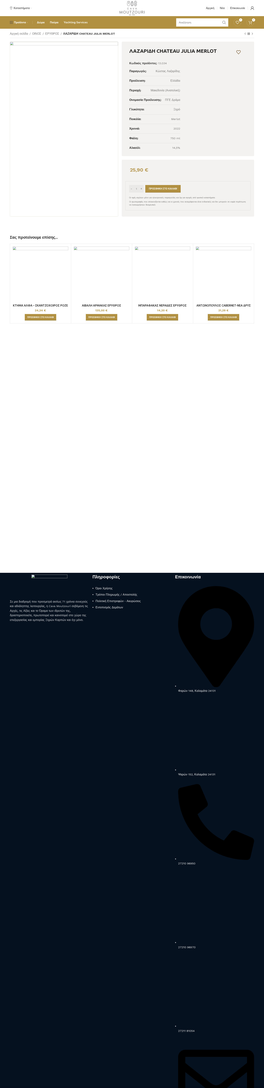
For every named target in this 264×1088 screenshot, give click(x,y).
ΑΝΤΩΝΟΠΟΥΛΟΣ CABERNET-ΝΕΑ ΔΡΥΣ (223, 305)
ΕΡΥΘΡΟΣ (52, 33)
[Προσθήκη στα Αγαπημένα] (238, 52)
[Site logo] (131, 8)
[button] (40, 317)
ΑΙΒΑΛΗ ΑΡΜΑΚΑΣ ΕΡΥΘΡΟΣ (101, 305)
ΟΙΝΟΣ (36, 33)
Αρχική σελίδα (19, 33)
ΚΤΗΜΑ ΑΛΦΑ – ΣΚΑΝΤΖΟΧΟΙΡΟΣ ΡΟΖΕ (40, 305)
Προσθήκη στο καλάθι (163, 188)
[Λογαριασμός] (252, 8)
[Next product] (252, 34)
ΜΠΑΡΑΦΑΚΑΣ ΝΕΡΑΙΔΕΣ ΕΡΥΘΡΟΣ (162, 305)
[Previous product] (245, 34)
